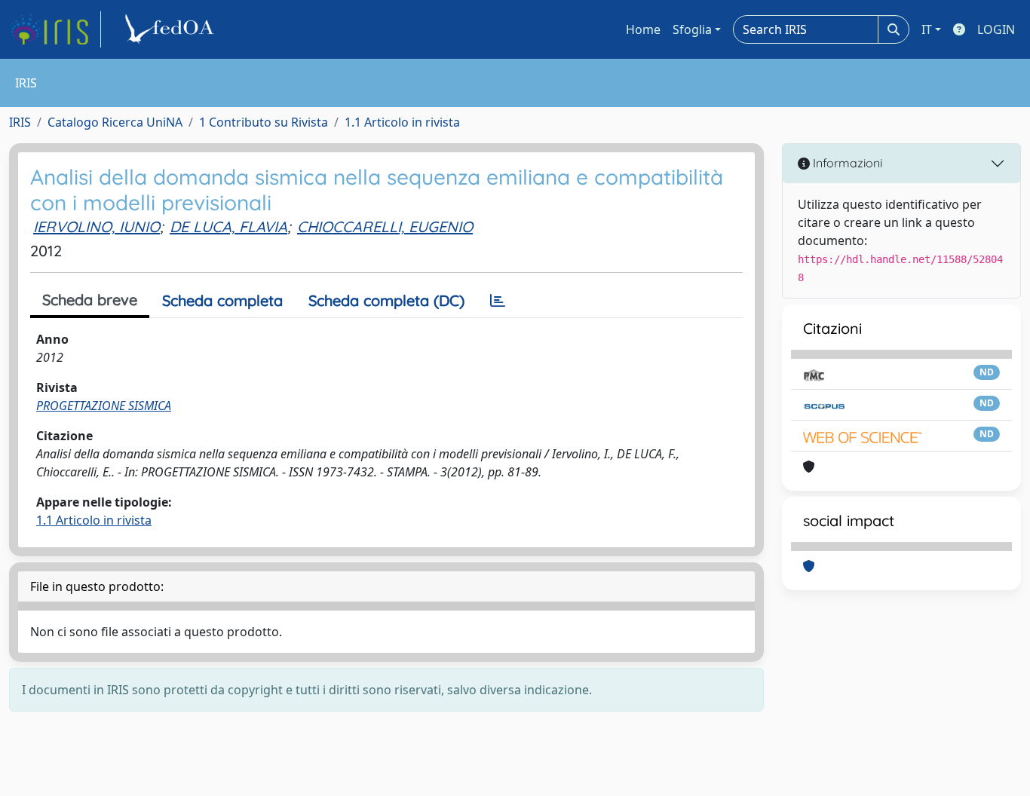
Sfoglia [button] (692, 29)
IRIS (20, 122)
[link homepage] (55, 29)
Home (643, 29)
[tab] (497, 301)
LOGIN (996, 29)
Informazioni (846, 162)
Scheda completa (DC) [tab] (386, 300)
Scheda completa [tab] (222, 300)
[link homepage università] (172, 29)
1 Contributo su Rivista (263, 122)
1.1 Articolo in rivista (402, 122)
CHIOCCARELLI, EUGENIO (385, 226)
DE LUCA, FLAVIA (228, 226)
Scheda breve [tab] (89, 299)
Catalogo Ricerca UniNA (115, 122)
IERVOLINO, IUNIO (96, 226)
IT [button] (926, 29)
